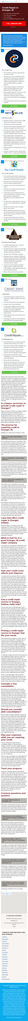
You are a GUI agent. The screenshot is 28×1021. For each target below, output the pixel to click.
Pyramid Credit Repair (9, 242)
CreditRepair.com (7, 339)
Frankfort (4, 954)
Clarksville (5, 959)
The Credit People (7, 173)
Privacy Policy (17, 1017)
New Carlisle (5, 943)
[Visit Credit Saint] (14, 286)
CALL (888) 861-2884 (14, 23)
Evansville (4, 965)
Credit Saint (5, 294)
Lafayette (4, 937)
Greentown (5, 956)
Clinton (4, 950)
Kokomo (4, 968)
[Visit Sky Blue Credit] (14, 113)
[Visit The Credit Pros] (14, 59)
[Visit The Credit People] (14, 166)
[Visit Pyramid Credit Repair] (14, 234)
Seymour (4, 941)
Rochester (4, 948)
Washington (5, 939)
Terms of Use (10, 1017)
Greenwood (5, 961)
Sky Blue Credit (7, 118)
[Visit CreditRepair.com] (14, 332)
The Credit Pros (7, 70)
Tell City (4, 977)
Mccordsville (5, 945)
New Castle (5, 974)
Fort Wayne (5, 952)
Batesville (4, 970)
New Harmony (5, 979)
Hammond (4, 963)
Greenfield (4, 972)
